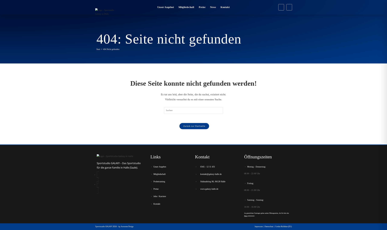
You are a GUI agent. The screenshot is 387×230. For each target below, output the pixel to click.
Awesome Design (127, 226)
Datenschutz (269, 226)
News (245, 216)
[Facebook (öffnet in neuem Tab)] (281, 7)
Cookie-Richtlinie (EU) (283, 226)
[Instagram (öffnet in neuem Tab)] (289, 7)
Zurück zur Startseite (194, 126)
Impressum (259, 226)
